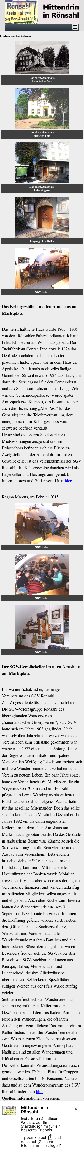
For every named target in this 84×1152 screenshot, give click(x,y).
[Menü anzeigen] (75, 27)
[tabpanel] (42, 399)
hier (68, 480)
